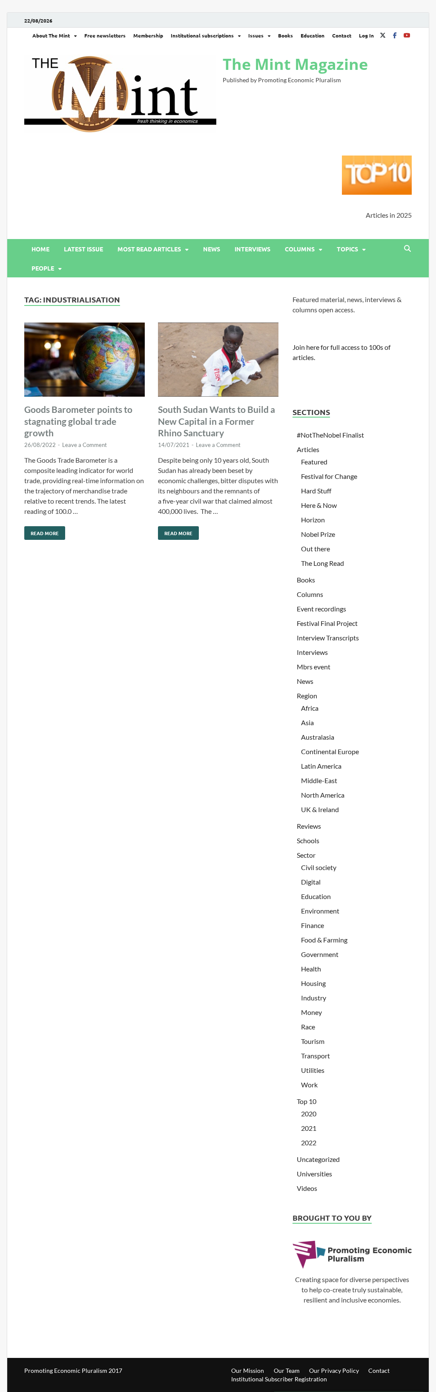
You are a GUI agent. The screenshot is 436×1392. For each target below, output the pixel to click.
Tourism (312, 1041)
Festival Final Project (327, 623)
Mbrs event (313, 667)
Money (311, 1012)
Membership (148, 35)
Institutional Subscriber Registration (279, 1379)
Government (319, 954)
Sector (306, 855)
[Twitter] (383, 35)
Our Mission (247, 1370)
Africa (309, 708)
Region (307, 696)
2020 (308, 1114)
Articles (308, 449)
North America (322, 795)
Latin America (321, 766)
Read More (41, 531)
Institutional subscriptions (202, 35)
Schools (308, 840)
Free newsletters (105, 35)
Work (309, 1085)
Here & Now (319, 505)
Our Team (287, 1370)
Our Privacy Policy (334, 1370)
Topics (347, 249)
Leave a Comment (84, 444)
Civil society (318, 867)
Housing (313, 983)
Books (285, 35)
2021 (308, 1128)
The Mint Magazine (295, 64)
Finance (312, 925)
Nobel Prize (318, 534)
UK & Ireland (320, 809)
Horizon (313, 520)
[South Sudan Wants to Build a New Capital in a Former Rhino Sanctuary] (218, 361)
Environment (320, 911)
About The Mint (51, 35)
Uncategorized (318, 1159)
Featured (314, 462)
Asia (307, 722)
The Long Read (322, 563)
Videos (307, 1188)
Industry (313, 998)
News (211, 249)
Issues (256, 35)
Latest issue (83, 249)
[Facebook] (395, 35)
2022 (308, 1142)
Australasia (317, 737)
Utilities (312, 1070)
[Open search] (407, 249)
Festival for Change (329, 476)
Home (40, 249)
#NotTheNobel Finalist (330, 435)
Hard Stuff (316, 491)
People (43, 268)
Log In (366, 35)
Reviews (309, 826)
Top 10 (306, 1101)
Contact (341, 35)
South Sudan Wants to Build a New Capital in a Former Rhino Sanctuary (216, 421)
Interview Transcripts (328, 638)
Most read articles (149, 249)
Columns (300, 249)
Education (312, 35)
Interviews (252, 249)
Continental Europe (330, 751)
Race (308, 1027)
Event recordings (321, 609)
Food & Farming (324, 940)
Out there (315, 549)
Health (311, 969)
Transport (315, 1056)
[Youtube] (407, 35)
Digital (311, 882)
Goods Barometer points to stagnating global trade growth (78, 421)
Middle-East (319, 780)
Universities (314, 1174)
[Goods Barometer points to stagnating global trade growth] (84, 361)
